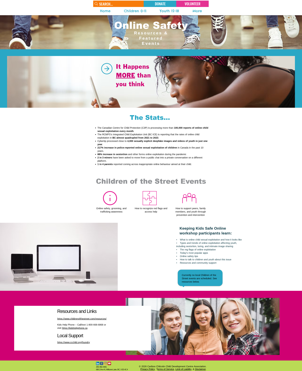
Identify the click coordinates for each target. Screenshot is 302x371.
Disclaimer (200, 369)
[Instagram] (105, 363)
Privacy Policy (147, 369)
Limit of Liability (183, 369)
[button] (135, 11)
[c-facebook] (101, 363)
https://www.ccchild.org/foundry (73, 342)
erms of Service (165, 369)
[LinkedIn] (97, 363)
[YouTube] (109, 363)
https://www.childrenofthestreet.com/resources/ (82, 318)
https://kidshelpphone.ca (74, 328)
